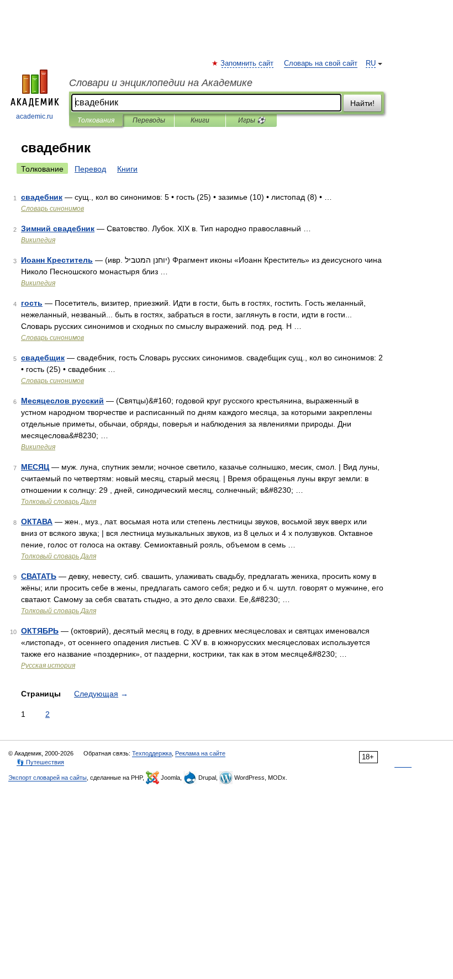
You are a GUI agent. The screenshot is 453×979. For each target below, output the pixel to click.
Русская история (48, 665)
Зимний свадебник (57, 228)
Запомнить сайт (247, 63)
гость (32, 303)
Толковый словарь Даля (58, 502)
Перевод (90, 168)
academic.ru (34, 116)
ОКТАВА (36, 521)
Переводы (149, 120)
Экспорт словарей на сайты (47, 777)
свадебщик (43, 357)
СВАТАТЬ (38, 576)
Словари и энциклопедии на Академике (160, 82)
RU (371, 63)
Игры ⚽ (251, 120)
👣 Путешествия (40, 762)
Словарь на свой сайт (320, 63)
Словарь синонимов (52, 208)
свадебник (41, 197)
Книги (200, 120)
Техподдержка (152, 753)
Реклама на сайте (200, 753)
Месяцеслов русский (62, 400)
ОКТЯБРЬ (40, 630)
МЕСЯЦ (35, 466)
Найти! (362, 103)
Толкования (95, 120)
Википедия (38, 240)
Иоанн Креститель (57, 260)
